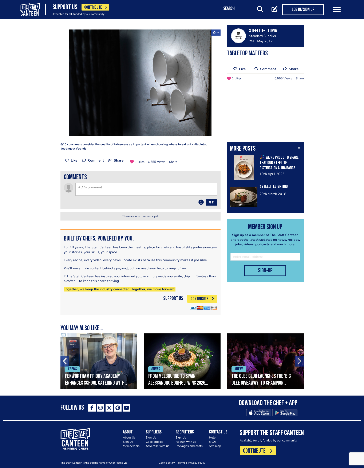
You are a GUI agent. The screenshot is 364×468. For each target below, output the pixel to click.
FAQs (212, 442)
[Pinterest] (118, 408)
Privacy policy (196, 462)
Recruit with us (186, 442)
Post (211, 202)
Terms (181, 462)
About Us (129, 438)
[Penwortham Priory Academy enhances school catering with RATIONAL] (98, 361)
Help (212, 438)
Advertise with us (157, 446)
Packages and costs (189, 446)
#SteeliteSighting (274, 187)
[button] (265, 149)
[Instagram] (100, 408)
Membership (131, 446)
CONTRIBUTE (93, 7)
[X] (109, 408)
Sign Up (128, 442)
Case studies (154, 442)
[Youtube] (126, 408)
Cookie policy (167, 462)
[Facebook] (92, 408)
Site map (215, 446)
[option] (140, 82)
